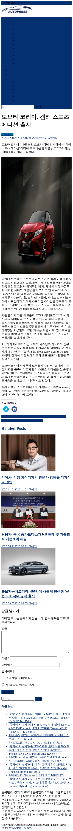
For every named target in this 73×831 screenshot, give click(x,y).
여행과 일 (15, 77)
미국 (18, 92)
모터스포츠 (23, 59)
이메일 (6, 664)
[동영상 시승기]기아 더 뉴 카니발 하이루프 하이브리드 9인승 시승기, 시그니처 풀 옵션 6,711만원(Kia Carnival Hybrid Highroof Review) (40, 782)
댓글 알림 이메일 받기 (19, 678)
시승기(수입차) (18, 22)
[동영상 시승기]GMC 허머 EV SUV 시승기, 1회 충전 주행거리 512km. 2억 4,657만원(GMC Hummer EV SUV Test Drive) (40, 717)
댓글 (4, 628)
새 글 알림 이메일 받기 (20, 684)
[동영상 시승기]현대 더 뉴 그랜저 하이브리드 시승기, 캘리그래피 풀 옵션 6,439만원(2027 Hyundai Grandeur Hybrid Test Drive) (40, 768)
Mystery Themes (21, 827)
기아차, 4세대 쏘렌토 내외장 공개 (22, 420)
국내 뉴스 (22, 29)
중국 (18, 36)
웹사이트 (7, 671)
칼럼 (11, 70)
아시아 (20, 89)
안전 (18, 55)
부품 (18, 44)
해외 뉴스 (22, 33)
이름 (5, 658)
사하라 (20, 100)
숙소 (18, 96)
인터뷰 (20, 62)
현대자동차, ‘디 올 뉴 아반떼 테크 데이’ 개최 (36, 775)
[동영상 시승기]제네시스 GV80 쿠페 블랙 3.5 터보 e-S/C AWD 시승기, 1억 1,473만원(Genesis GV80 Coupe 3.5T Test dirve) (40, 728)
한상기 (32, 137)
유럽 (18, 81)
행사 (11, 74)
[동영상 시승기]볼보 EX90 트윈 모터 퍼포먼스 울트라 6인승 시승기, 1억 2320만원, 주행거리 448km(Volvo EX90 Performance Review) (39, 750)
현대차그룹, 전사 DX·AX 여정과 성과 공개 (35, 742)
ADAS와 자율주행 (27, 48)
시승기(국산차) (18, 18)
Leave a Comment (47, 137)
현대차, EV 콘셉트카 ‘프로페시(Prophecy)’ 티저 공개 (33, 416)
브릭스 (20, 51)
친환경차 (21, 40)
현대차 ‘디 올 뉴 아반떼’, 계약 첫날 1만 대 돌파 (38, 757)
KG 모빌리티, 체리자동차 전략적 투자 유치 (35, 760)
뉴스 (11, 25)
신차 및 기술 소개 (19, 66)
